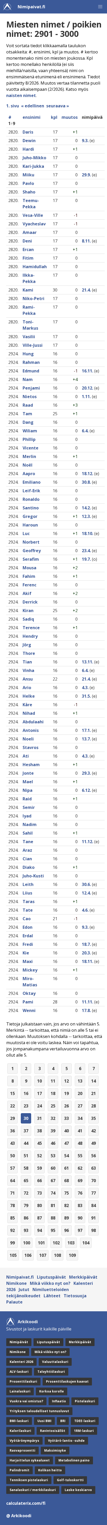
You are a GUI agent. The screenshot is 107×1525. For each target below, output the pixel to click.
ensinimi (32, 117)
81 (53, 1205)
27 (80, 1106)
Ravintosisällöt (52, 1431)
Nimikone (16, 1283)
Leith (28, 884)
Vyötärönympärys (24, 1440)
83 (80, 1205)
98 (93, 1230)
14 (93, 1081)
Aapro (29, 473)
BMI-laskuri (19, 1421)
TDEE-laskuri (84, 1421)
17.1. (86, 730)
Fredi (28, 944)
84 (93, 1205)
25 (53, 1106)
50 (12, 1156)
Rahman (31, 362)
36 (12, 1131)
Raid (27, 799)
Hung (28, 354)
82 (66, 1205)
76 (80, 1193)
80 (39, 1205)
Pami (28, 1002)
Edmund (31, 371)
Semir (29, 807)
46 (53, 1143)
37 (26, 1131)
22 (12, 1106)
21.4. (86, 290)
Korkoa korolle (51, 1391)
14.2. (86, 508)
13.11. (87, 662)
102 (56, 1243)
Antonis (31, 730)
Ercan (28, 249)
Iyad (27, 816)
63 (93, 1168)
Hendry (30, 636)
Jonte (28, 773)
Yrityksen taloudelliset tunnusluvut (39, 1411)
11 (53, 1081)
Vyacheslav (34, 224)
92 (12, 1230)
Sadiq (28, 619)
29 (12, 1118)
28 (93, 1106)
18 (53, 1093)
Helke (29, 696)
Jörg (27, 645)
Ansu (28, 679)
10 (39, 1081)
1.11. (86, 396)
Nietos (30, 396)
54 (66, 1156)
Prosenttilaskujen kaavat (67, 1381)
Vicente (30, 448)
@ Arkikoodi (18, 1516)
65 (26, 1180)
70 (93, 1180)
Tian (27, 662)
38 (39, 1131)
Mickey (30, 970)
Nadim (30, 824)
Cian (27, 859)
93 (26, 1230)
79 (26, 1205)
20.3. (86, 953)
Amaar (30, 232)
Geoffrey (32, 550)
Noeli (28, 739)
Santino (31, 508)
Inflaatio (59, 1401)
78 (12, 1205)
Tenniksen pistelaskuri (29, 1480)
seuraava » (57, 106)
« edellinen (32, 106)
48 (80, 1143)
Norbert (31, 542)
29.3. (86, 773)
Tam (27, 414)
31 (39, 1118)
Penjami (31, 388)
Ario (27, 687)
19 (66, 1093)
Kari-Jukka (33, 166)
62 (80, 1168)
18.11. (87, 961)
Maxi (28, 961)
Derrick (30, 602)
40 (66, 1131)
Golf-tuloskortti (70, 1480)
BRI (62, 1421)
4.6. (85, 910)
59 (39, 1168)
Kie (26, 953)
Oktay (29, 993)
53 (53, 1156)
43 (12, 1143)
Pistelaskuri (85, 1401)
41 (80, 1131)
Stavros (30, 747)
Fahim (29, 576)
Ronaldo (31, 499)
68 (66, 1180)
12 (66, 1081)
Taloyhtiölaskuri (51, 1371)
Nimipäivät (19, 1342)
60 (53, 1168)
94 (39, 1230)
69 (80, 1180)
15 (12, 1093)
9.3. (85, 140)
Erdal (28, 936)
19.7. (86, 559)
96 (66, 1230)
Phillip (29, 439)
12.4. (86, 893)
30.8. (86, 482)
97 (80, 1230)
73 (39, 1193)
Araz (27, 850)
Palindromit (19, 1470)
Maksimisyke (55, 1450)
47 (66, 1143)
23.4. (86, 550)
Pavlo (28, 183)
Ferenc (29, 585)
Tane (28, 841)
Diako (29, 867)
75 (66, 1193)
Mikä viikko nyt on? (50, 1283)
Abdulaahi (33, 722)
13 (80, 1081)
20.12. (87, 388)
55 (80, 1156)
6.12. (86, 790)
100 (26, 1243)
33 (66, 1118)
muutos (70, 117)
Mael (28, 782)
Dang (28, 422)
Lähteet (52, 1296)
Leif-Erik (31, 491)
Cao (27, 918)
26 (66, 1106)
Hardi (28, 149)
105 (13, 1255)
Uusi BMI (44, 1421)
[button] (100, 6)
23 (26, 1106)
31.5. (86, 696)
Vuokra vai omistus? (26, 1401)
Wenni (29, 1010)
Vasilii (29, 336)
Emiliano (32, 482)
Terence (31, 627)
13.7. (86, 739)
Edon (27, 927)
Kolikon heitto (50, 1470)
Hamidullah (35, 266)
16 (26, 1093)
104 (85, 1243)
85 (12, 1218)
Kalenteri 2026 (21, 1362)
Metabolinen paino (74, 1460)
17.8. (86, 1010)
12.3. (86, 516)
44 (26, 1143)
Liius (27, 893)
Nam (28, 379)
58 (26, 1168)
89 (66, 1218)
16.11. (87, 371)
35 (93, 1118)
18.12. (87, 473)
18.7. (86, 944)
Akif (27, 593)
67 (53, 1180)
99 (12, 1243)
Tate (28, 910)
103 (71, 1243)
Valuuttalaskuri (55, 1362)
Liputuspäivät (51, 1277)
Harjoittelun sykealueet (30, 1460)
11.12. (87, 841)
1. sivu (12, 106)
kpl (54, 117)
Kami (28, 290)
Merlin (29, 456)
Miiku (28, 175)
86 (26, 1218)
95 (53, 1230)
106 (27, 1255)
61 (66, 1168)
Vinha (28, 670)
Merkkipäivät (83, 1277)
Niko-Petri (33, 298)
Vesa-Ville (33, 215)
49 (93, 1143)
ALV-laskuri (19, 1371)
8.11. (86, 241)
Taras (29, 901)
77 (93, 1193)
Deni (27, 241)
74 (53, 1193)
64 (12, 1180)
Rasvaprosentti (22, 1450)
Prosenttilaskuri (23, 1381)
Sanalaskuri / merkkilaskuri (33, 1490)
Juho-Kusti (33, 876)
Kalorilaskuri (20, 1431)
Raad (28, 405)
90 (80, 1218)
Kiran (28, 610)
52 (39, 1156)
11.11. (87, 1002)
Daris (28, 132)
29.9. (86, 175)
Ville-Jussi (33, 345)
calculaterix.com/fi (25, 1503)
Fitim (28, 258)
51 (26, 1156)
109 (72, 1255)
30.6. (86, 884)
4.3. (85, 687)
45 (39, 1143)
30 (26, 1118)
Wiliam (30, 431)
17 (39, 1093)
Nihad (29, 713)
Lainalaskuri (20, 1391)
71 (12, 1193)
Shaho (29, 192)
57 (12, 1168)
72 (26, 1193)
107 (42, 1255)
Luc (26, 533)
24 (39, 1106)
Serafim (31, 559)
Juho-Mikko (34, 158)
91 (93, 1218)
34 (80, 1118)
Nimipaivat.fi (31, 7)
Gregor (30, 516)
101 (41, 1243)
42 (93, 1131)
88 (53, 1218)
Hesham (31, 764)
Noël (27, 465)
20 (80, 1093)
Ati (26, 756)
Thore (29, 653)
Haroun (30, 525)
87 (39, 1218)
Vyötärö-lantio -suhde (66, 1440)
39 (53, 1131)
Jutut (24, 1289)
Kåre (27, 705)
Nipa (27, 790)
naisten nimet (21, 95)
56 (93, 1156)
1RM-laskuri (84, 1431)
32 (53, 1118)
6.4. (85, 431)
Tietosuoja (75, 1296)
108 (57, 1255)
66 (39, 1180)
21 (93, 1093)
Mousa (29, 568)
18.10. (87, 533)
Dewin (29, 140)
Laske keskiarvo (78, 1490)
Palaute (14, 1302)
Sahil (28, 833)
